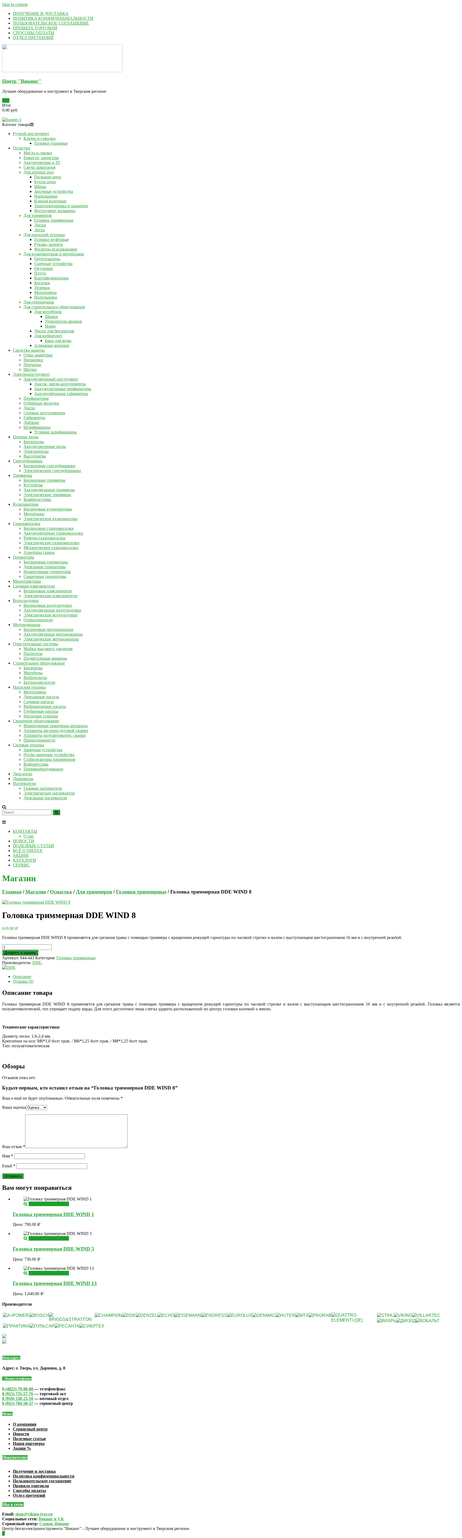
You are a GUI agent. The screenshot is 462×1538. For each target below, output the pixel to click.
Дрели (29, 408)
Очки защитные (38, 355)
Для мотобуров (47, 311)
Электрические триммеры (47, 494)
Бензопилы (34, 441)
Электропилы (36, 451)
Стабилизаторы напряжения (49, 759)
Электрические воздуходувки (51, 615)
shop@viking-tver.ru (34, 1514)
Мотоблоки (34, 514)
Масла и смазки (38, 153)
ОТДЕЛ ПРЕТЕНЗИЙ (33, 37)
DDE (36, 962)
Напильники (45, 196)
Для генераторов (39, 302)
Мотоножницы (26, 624)
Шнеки (51, 316)
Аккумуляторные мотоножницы (53, 634)
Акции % (22, 1448)
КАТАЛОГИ (24, 860)
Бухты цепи (45, 181)
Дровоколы (23, 778)
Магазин (35, 892)
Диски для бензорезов (54, 331)
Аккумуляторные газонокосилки (53, 533)
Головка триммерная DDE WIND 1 (53, 1214)
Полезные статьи (29, 1438)
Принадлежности (39, 740)
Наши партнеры (29, 1443)
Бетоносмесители (39, 682)
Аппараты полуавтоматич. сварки (55, 735)
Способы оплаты (29, 1490)
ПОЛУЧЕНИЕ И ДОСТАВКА (40, 13)
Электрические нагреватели (49, 793)
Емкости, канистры (41, 157)
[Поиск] (56, 812)
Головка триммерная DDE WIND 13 (55, 1283)
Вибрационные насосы (45, 706)
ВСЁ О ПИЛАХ (28, 850)
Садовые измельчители (34, 586)
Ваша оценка (14, 1107)
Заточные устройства (53, 191)
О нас (29, 836)
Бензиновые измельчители (48, 591)
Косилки (42, 283)
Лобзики (31, 422)
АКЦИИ (21, 855)
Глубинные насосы (41, 711)
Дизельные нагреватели (45, 798)
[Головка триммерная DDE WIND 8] (36, 902)
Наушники (33, 360)
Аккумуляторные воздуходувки (52, 610)
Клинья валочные (50, 201)
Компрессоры (36, 764)
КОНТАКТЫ (25, 831)
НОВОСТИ (23, 841)
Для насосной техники (44, 234)
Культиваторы (25, 504)
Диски (40, 225)
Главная (11, 892)
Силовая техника (28, 745)
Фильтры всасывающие (55, 249)
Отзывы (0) (23, 981)
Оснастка (21, 148)
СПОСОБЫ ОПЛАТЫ (33, 32)
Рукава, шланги (48, 244)
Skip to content (15, 4)
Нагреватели (24, 783)
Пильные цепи (47, 177)
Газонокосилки (26, 523)
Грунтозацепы (47, 258)
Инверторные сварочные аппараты (56, 725)
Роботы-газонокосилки (45, 538)
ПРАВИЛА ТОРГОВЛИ (35, 28)
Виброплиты (35, 677)
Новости (21, 1434)
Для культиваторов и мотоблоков (54, 254)
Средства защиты (29, 350)
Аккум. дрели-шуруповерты (60, 384)
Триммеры (22, 475)
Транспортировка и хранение (61, 206)
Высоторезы (35, 456)
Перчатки (32, 364)
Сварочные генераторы (45, 576)
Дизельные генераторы (45, 567)
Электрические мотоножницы (51, 639)
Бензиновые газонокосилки (49, 528)
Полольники (45, 297)
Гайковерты (34, 417)
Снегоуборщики (28, 461)
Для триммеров (38, 215)
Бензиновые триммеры (45, 480)
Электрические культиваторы (51, 518)
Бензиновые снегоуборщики (49, 465)
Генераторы (23, 557)
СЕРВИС (21, 865)
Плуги (40, 273)
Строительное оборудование (39, 663)
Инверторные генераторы (47, 571)
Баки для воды (58, 340)
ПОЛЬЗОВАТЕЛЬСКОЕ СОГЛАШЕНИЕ (51, 23)
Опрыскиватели (38, 619)
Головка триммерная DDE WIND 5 (53, 1249)
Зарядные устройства (43, 749)
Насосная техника (29, 687)
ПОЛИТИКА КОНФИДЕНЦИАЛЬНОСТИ (53, 18)
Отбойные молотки (41, 403)
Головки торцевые (51, 143)
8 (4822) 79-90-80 (18, 1389)
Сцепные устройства (53, 263)
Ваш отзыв (13, 1146)
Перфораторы (36, 398)
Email (8, 1166)
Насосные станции (41, 716)
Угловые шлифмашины (55, 432)
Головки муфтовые (51, 239)
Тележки (42, 287)
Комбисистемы (37, 499)
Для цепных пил (39, 172)
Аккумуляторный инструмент (51, 379)
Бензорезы (33, 668)
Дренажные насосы (41, 697)
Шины (40, 186)
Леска (39, 230)
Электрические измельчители (51, 595)
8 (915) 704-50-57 (17, 1403)
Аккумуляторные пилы (45, 446)
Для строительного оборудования (54, 307)
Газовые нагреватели (43, 788)
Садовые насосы (39, 701)
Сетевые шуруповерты (44, 413)
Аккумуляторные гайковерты (61, 393)
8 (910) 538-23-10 (17, 1398)
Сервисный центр (30, 1429)
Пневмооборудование (43, 769)
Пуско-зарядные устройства (49, 754)
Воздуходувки (26, 600)
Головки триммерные (54, 220)
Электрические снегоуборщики (52, 470)
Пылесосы (33, 653)
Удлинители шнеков (63, 321)
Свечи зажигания (39, 167)
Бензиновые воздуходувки (48, 605)
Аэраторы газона (39, 552)
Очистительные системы (35, 644)
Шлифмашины (37, 427)
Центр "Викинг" (21, 81)
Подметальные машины (45, 658)
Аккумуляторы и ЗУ (42, 162)
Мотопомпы (45, 292)
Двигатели (22, 774)
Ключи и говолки (40, 138)
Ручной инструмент (31, 133)
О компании (24, 1424)
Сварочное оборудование (36, 721)
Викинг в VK (51, 1519)
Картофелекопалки (51, 278)
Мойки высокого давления (48, 648)
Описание (22, 976)
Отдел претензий (29, 1495)
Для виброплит (48, 335)
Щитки (30, 369)
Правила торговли (31, 1485)
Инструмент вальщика (54, 210)
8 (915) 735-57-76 (17, 1393)
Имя (7, 1156)
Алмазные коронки (51, 345)
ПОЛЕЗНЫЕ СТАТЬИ (33, 845)
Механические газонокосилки (51, 547)
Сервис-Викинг (54, 1523)
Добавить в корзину (20, 953)
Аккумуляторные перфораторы (62, 388)
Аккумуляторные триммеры (49, 490)
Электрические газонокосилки (51, 542)
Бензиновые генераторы (46, 562)
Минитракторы (27, 581)
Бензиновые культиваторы (48, 509)
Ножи (50, 326)
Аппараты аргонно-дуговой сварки (56, 730)
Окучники (43, 268)
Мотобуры (33, 672)
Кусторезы (33, 485)
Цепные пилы (25, 437)
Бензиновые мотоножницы (48, 629)
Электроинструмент (31, 374)
